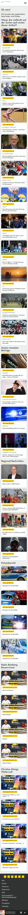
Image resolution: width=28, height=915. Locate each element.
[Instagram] (12, 876)
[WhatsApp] (5, 876)
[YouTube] (16, 876)
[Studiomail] (19, 876)
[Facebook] (8, 876)
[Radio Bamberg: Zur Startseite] (12, 2)
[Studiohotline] (23, 876)
